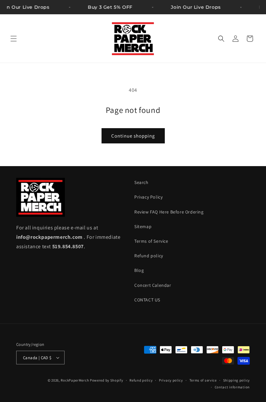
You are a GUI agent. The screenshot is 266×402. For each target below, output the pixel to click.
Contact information (232, 387)
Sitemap (142, 226)
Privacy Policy (148, 197)
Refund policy (148, 256)
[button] (13, 38)
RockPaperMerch (75, 380)
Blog (139, 270)
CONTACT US (147, 300)
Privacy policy (171, 380)
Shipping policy (236, 380)
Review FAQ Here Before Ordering (169, 212)
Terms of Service (151, 241)
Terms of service (203, 380)
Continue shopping (133, 136)
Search (141, 182)
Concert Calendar (152, 285)
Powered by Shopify (106, 380)
